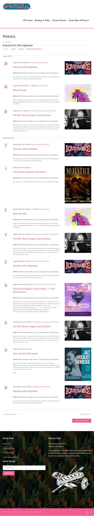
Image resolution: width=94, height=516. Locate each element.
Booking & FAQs (9, 448)
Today (13, 49)
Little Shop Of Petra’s (11, 457)
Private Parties (9, 453)
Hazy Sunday (20, 90)
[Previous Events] (4, 49)
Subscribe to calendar (82, 420)
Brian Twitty (38, 512)
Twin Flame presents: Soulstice (29, 171)
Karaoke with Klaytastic (25, 66)
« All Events (7, 42)
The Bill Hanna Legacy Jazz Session (32, 115)
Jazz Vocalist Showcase (25, 353)
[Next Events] (7, 49)
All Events (7, 444)
